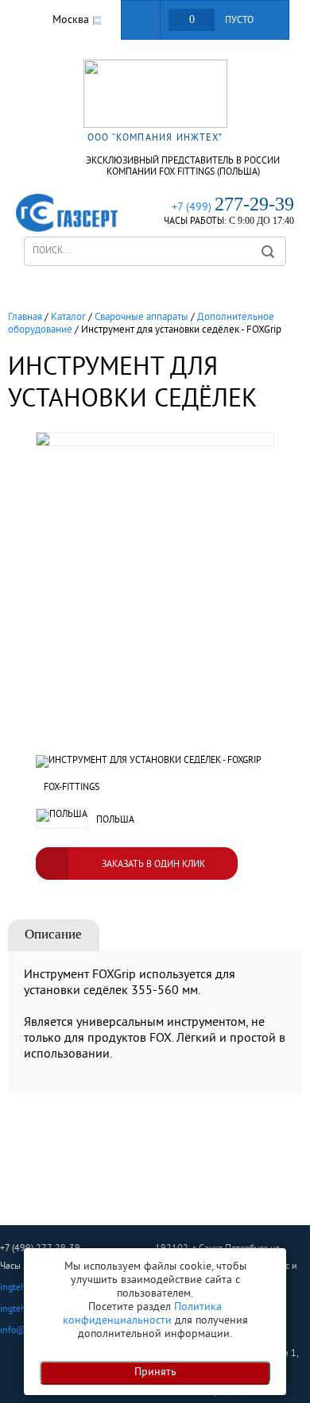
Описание (53, 934)
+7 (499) (233, 207)
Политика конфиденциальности (143, 1314)
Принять (155, 1372)
